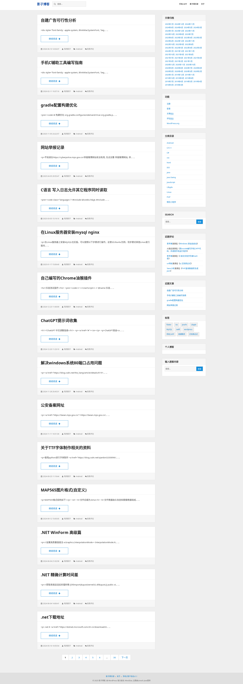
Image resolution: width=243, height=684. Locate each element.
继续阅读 (58, 38)
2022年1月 (169, 51)
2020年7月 (188, 68)
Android (79, 49)
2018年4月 (179, 85)
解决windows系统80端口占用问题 (71, 362)
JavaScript (171, 182)
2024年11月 (189, 24)
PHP (168, 197)
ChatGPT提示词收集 (59, 320)
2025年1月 (169, 24)
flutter (168, 324)
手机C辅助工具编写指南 (62, 62)
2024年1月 (169, 31)
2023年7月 (189, 34)
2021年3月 (169, 61)
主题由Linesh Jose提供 (141, 680)
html (169, 162)
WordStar (128, 680)
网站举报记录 (52, 147)
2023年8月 (180, 34)
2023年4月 (188, 37)
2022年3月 (197, 47)
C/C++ (169, 148)
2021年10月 (170, 54)
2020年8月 (179, 68)
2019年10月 (170, 78)
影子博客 (43, 4)
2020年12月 (170, 64)
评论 (170, 118)
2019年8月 (189, 78)
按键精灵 (181, 334)
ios (177, 324)
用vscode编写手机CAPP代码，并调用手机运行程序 (184, 249)
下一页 (125, 657)
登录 (168, 108)
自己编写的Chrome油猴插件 (66, 278)
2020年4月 (179, 71)
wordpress (188, 329)
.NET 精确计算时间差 (59, 574)
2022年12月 (179, 41)
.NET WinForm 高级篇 (61, 532)
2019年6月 (179, 81)
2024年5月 (188, 27)
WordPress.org (173, 123)
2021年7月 (169, 58)
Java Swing (171, 177)
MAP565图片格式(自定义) (63, 490)
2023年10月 (170, 34)
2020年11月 (180, 64)
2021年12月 (179, 51)
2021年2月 (179, 61)
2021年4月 (197, 58)
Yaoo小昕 (171, 268)
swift (178, 329)
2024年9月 (169, 27)
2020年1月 (169, 74)
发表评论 (90, 49)
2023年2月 (169, 41)
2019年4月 (197, 81)
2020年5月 (169, 71)
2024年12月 (179, 24)
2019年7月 (169, 81)
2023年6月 (169, 37)
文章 (170, 113)
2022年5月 (179, 47)
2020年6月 (197, 68)
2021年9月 (180, 54)
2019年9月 (180, 78)
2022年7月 (169, 47)
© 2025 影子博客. (99, 680)
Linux (169, 192)
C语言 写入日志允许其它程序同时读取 (74, 190)
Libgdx (193, 324)
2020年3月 (188, 71)
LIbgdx (170, 187)
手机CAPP (170, 334)
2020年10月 (190, 64)
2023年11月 (189, 31)
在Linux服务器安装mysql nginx (70, 232)
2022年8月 (189, 44)
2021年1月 (188, 61)
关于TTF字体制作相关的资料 (66, 447)
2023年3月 (197, 37)
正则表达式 (193, 334)
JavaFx (184, 324)
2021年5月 (188, 58)
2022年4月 (188, 47)
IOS (168, 167)
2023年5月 (179, 37)
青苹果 (169, 243)
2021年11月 (189, 51)
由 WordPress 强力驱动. (115, 680)
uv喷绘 (170, 263)
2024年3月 (197, 27)
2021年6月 (179, 58)
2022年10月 (170, 44)
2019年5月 (188, 81)
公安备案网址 (52, 405)
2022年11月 (189, 41)
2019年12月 (179, 74)
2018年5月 (169, 85)
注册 (168, 103)
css (168, 157)
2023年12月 (179, 31)
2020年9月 (169, 68)
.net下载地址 (52, 617)
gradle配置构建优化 (59, 105)
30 (115, 658)
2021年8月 (189, 54)
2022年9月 (180, 44)
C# (168, 152)
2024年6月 (179, 27)
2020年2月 (197, 71)
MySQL (169, 329)
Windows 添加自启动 (188, 243)
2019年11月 (189, 74)
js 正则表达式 (185, 263)
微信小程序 (171, 202)
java (168, 172)
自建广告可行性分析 (58, 20)
